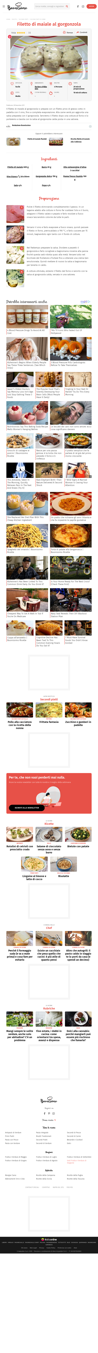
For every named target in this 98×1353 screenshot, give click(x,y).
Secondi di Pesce (74, 1133)
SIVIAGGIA (74, 1242)
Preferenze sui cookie (64, 1248)
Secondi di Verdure (44, 1143)
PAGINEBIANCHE (51, 1242)
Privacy (41, 1248)
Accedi (91, 6)
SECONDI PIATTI (23, 19)
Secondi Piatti (41, 1140)
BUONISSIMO (92, 1242)
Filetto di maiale (15, 167)
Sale (16, 185)
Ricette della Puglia (75, 1175)
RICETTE (14, 19)
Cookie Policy (51, 1248)
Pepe (44, 185)
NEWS (78, 1028)
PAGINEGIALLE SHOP (32, 1242)
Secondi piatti (49, 698)
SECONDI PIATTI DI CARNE (38, 19)
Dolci (69, 1143)
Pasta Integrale (42, 1133)
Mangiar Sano (10, 1175)
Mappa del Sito (58, 1187)
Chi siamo (24, 1248)
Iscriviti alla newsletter (27, 808)
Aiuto (75, 1248)
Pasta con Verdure (12, 1143)
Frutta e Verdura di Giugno (16, 1161)
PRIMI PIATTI (34, 873)
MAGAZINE (20, 1028)
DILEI (68, 1242)
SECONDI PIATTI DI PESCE (78, 719)
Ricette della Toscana (75, 1179)
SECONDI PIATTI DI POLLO (20, 719)
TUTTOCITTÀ (62, 1242)
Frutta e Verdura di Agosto (46, 1161)
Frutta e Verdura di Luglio (46, 1157)
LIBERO (4, 1242)
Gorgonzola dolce (44, 176)
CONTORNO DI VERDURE (78, 843)
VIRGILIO (11, 1242)
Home (8, 19)
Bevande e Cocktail (75, 1140)
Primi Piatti (9, 1136)
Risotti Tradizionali (43, 1136)
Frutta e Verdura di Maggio (16, 1157)
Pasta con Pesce (11, 1140)
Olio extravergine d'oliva (74, 167)
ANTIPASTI (20, 843)
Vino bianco (12, 176)
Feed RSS (70, 1187)
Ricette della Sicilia (44, 1179)
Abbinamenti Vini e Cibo (15, 1179)
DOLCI (49, 843)
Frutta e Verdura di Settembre (79, 1157)
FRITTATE (49, 719)
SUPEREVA (49, 1244)
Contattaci (46, 1187)
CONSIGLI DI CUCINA (20, 947)
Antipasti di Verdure (13, 1133)
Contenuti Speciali (32, 1187)
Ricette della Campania (45, 1175)
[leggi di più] (90, 126)
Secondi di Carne (74, 1136)
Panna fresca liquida (73, 176)
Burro (44, 167)
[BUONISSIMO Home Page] (17, 6)
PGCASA (42, 1242)
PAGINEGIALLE (19, 1242)
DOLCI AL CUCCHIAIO (63, 873)
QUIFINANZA (83, 1242)
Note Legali (33, 1248)
